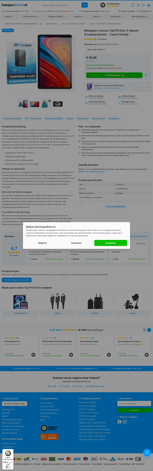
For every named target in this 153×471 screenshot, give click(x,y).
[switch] (8, 466)
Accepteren (110, 243)
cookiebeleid (62, 235)
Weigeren (42, 243)
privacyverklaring (81, 235)
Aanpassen (76, 243)
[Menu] (12, 450)
